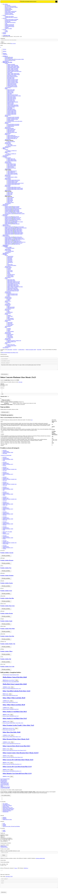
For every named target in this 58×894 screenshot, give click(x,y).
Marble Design (10, 257)
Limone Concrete (10, 324)
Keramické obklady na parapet (12, 181)
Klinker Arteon (10, 198)
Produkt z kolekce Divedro (6, 613)
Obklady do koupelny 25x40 (12, 80)
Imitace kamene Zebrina (11, 167)
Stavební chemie (8, 143)
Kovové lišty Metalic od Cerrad (13, 290)
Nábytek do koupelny (9, 208)
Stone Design (9, 258)
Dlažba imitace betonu (11, 280)
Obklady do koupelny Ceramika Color (14, 340)
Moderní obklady (10, 334)
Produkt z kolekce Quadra (6, 583)
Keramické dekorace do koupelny (13, 124)
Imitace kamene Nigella (11, 165)
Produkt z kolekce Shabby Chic (7, 643)
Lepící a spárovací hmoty (11, 145)
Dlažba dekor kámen (11, 307)
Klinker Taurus (10, 199)
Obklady (6, 63)
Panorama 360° (7, 21)
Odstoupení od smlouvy (7, 810)
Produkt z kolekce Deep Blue (7, 598)
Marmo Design (10, 312)
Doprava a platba (8, 8)
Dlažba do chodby (10, 102)
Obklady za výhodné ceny (12, 150)
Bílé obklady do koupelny (12, 75)
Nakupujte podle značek (9, 14)
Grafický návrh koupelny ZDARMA (11, 19)
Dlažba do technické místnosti (12, 94)
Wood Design (9, 259)
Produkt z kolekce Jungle (6, 621)
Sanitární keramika (8, 210)
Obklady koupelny (8, 207)
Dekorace (6, 123)
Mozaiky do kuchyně (9, 219)
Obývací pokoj (10, 270)
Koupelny (7, 57)
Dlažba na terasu (10, 91)
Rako (6, 327)
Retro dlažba (9, 93)
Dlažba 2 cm (7, 134)
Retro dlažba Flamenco (9, 229)
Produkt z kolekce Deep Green (7, 605)
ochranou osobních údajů (40, 858)
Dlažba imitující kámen (9, 231)
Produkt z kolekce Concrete (6, 552)
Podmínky (7, 27)
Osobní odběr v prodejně (7, 805)
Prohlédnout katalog (4, 847)
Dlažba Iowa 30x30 (10, 131)
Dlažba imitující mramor (9, 232)
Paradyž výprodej (10, 276)
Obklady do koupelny (11, 64)
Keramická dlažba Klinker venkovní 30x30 (15, 188)
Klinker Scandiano (10, 197)
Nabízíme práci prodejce (9, 16)
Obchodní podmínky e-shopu (8, 809)
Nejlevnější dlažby (10, 251)
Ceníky (6, 30)
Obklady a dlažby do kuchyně (12, 69)
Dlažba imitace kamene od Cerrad (13, 282)
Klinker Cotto (9, 201)
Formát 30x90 (9, 261)
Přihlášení (4, 817)
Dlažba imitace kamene (11, 96)
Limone (6, 321)
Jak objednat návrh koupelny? (10, 22)
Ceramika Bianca (8, 292)
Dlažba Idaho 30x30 (11, 130)
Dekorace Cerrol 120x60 (11, 345)
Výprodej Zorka (10, 337)
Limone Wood (9, 322)
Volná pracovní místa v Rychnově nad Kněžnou (11, 826)
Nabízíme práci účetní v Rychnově (11, 17)
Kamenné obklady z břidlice (12, 177)
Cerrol (6, 343)
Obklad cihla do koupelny (12, 84)
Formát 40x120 (10, 262)
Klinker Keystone (10, 202)
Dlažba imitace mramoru (11, 97)
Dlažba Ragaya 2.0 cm (9, 243)
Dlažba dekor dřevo (10, 308)
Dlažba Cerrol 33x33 (11, 344)
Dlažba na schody (10, 103)
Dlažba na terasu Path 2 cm (12, 138)
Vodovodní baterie (8, 209)
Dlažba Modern (8, 222)
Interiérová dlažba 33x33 (11, 112)
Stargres (6, 301)
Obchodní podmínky (8, 9)
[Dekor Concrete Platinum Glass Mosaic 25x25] (9, 352)
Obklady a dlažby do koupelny (12, 68)
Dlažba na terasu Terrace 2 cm (12, 137)
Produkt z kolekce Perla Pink (7, 636)
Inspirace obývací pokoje (9, 226)
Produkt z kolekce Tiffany (6, 651)
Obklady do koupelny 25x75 (12, 293)
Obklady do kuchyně (9, 217)
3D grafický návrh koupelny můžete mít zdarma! (28, 1)
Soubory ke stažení (8, 28)
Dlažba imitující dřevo (9, 230)
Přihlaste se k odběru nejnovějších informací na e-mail (10, 850)
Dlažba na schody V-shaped (12, 287)
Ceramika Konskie (8, 297)
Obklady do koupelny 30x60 (12, 81)
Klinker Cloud (9, 193)
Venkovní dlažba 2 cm (11, 135)
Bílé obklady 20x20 (10, 77)
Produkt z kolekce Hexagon (6, 560)
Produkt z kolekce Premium (6, 575)
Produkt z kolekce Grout (6, 590)
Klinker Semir (9, 194)
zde (31, 419)
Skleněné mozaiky (10, 120)
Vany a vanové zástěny (9, 212)
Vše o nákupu (5, 4)
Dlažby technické (10, 318)
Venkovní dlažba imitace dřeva (12, 104)
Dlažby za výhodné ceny (11, 153)
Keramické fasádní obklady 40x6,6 (13, 184)
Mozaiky (6, 116)
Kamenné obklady (8, 162)
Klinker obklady (8, 179)
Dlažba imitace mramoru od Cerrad (13, 281)
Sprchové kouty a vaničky (9, 213)
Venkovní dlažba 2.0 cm (9, 237)
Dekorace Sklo (10, 264)
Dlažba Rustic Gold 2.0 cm (10, 242)
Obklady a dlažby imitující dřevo (13, 66)
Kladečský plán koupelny (9, 25)
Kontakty (4, 33)
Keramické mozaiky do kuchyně (13, 118)
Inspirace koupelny (8, 206)
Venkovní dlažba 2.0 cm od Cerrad (13, 283)
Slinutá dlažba (9, 107)
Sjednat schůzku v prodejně (10, 12)
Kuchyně (6, 58)
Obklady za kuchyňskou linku (12, 65)
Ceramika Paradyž (8, 267)
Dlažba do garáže (10, 92)
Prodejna (4, 32)
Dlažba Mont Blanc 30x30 (12, 132)
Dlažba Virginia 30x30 (11, 129)
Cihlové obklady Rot (11, 171)
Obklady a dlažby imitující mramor (13, 74)
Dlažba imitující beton (9, 228)
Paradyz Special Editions (11, 265)
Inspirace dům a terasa (9, 236)
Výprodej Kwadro (10, 319)
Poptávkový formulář (9, 13)
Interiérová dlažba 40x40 (11, 113)
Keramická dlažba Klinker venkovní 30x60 (15, 189)
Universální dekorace (11, 274)
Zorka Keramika (8, 333)
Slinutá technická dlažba (9, 128)
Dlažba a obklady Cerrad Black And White (15, 286)
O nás (4, 823)
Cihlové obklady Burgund (12, 170)
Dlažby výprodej (8, 250)
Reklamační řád (8, 10)
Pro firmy (4, 29)
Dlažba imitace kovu (11, 99)
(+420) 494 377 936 (8, 876)
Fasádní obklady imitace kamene (13, 285)
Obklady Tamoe (8, 220)
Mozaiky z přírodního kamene (12, 119)
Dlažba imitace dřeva (11, 89)
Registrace (4, 818)
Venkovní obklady (10, 331)
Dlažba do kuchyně (10, 90)
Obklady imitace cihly (11, 158)
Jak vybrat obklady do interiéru (10, 6)
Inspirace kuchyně (8, 216)
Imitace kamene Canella (11, 164)
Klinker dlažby (7, 186)
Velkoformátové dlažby (9, 233)
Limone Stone (9, 323)
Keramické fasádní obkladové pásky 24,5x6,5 (15, 183)
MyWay (6, 255)
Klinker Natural (10, 192)
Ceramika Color (8, 339)
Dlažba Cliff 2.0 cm (8, 244)
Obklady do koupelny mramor (12, 79)
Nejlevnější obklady (10, 248)
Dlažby (6, 88)
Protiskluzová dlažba (11, 106)
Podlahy (8, 330)
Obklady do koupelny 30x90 (12, 294)
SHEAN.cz (26, 868)
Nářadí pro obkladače (11, 141)
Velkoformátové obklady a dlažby (13, 67)
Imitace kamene (10, 336)
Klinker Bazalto (10, 200)
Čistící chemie (9, 144)
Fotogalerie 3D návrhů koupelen (11, 20)
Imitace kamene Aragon (11, 163)
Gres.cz (15, 868)
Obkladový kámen (10, 166)
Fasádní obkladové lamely (12, 160)
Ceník (6, 23)
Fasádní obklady (8, 157)
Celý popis (20, 382)
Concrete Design (10, 256)
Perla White (39, 349)
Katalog (6, 31)
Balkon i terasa (10, 271)
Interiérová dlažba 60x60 (11, 114)
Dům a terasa (7, 60)
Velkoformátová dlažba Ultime (12, 288)
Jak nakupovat (7, 5)
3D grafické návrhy (6, 804)
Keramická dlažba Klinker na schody (14, 187)
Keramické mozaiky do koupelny (13, 117)
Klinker (8, 272)
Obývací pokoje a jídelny (9, 59)
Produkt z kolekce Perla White (7, 628)
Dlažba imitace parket (11, 100)
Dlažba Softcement (8, 223)
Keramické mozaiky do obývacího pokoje (14, 121)
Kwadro (6, 314)
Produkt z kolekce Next (5, 567)
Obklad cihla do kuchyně (11, 83)
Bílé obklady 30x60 (10, 78)
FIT (8, 263)
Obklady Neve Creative (9, 221)
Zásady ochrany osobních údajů (10, 11)
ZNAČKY (15, 349)
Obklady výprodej (8, 247)
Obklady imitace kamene (11, 159)
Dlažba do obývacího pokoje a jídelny (14, 95)
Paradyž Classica (10, 275)
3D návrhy (5, 18)
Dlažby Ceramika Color (11, 341)
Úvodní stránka (9, 349)
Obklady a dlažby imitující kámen (13, 73)
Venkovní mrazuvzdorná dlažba (13, 105)
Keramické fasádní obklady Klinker (13, 180)
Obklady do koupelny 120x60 (12, 82)
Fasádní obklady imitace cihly (12, 284)
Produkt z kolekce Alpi (5, 659)
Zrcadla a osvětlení (8, 211)
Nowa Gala (7, 310)
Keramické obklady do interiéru (13, 70)
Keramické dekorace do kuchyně (13, 125)
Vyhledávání (2, 38)
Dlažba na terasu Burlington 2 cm (13, 136)
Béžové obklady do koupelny (12, 76)
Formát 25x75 (9, 260)
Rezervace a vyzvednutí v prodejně (11, 7)
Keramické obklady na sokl (12, 182)
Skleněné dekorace (10, 126)
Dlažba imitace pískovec (11, 98)
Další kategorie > (6, 61)
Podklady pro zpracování (9, 24)
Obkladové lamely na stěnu (12, 85)
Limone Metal (9, 325)
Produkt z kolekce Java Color (7, 666)
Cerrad (6, 278)
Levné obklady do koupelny (12, 86)
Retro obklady (9, 72)
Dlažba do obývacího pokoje (10, 227)
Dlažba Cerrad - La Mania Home (13, 289)
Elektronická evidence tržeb (8, 807)
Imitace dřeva (9, 335)
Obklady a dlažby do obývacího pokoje (14, 71)
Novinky (4, 15)
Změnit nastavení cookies (7, 819)
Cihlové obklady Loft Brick (12, 172)
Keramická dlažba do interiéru (12, 101)
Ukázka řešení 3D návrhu (9, 26)
